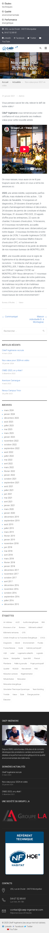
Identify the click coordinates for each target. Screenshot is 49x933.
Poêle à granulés (20, 664)
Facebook (19, 38)
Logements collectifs (25, 653)
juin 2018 (8, 547)
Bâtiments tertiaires (11, 633)
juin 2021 (8, 494)
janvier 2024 (9, 414)
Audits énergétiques (30, 622)
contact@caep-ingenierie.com (26, 909)
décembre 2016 (11, 585)
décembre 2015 (11, 604)
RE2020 (15, 669)
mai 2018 (8, 551)
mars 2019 (9, 532)
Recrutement (26, 669)
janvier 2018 (9, 566)
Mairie (5, 658)
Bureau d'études (8, 302)
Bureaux (22, 627)
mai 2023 (8, 429)
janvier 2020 (9, 513)
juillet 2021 (9, 490)
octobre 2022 (10, 444)
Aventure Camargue (11, 380)
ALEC (18, 622)
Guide (20, 648)
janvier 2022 (9, 475)
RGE (36, 669)
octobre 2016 (10, 593)
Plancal (37, 658)
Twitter (33, 38)
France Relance (9, 648)
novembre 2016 (11, 589)
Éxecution (6, 700)
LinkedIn (7, 38)
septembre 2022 (11, 448)
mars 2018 (9, 558)
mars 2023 (9, 433)
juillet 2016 (9, 600)
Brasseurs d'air (9, 627)
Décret (17, 643)
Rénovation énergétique (12, 684)
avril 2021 (8, 501)
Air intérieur (7, 622)
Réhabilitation (8, 679)
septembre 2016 (11, 596)
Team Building (38, 689)
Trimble (6, 694)
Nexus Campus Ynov (11, 390)
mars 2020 (9, 509)
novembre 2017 (11, 574)
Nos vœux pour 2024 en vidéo (15, 360)
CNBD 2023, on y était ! (12, 370)
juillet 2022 (9, 456)
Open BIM (27, 658)
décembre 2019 (11, 517)
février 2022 (9, 471)
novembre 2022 (11, 441)
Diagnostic (7, 643)
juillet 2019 (9, 528)
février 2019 (9, 536)
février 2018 (9, 562)
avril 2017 (8, 581)
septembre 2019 (11, 520)
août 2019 (8, 524)
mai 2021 (8, 498)
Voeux (21, 302)
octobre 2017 (10, 577)
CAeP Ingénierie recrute (13, 350)
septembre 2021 (11, 482)
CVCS (42, 638)
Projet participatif (37, 664)
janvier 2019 (9, 539)
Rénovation (21, 679)
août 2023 (8, 422)
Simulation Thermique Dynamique (16, 689)
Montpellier (16, 658)
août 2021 (8, 486)
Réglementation (27, 674)
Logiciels (39, 653)
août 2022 (8, 452)
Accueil (5, 82)
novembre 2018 (11, 543)
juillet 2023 (9, 425)
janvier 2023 (9, 437)
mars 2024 (9, 410)
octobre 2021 (10, 479)
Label (12, 653)
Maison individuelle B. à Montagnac (37, 319)
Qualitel (6, 669)
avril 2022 (8, 463)
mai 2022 (8, 460)
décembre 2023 (11, 418)
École (22, 694)
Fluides (40, 643)
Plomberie (7, 664)
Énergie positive (33, 694)
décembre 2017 (11, 570)
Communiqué (11, 316)
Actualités (16, 82)
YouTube (13, 929)
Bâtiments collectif (35, 627)
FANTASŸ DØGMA (38, 923)
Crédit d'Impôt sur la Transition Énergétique (20, 638)
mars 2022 (9, 467)
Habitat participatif (33, 648)
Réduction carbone (10, 674)
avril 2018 (8, 555)
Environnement (28, 643)
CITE (23, 633)
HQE (5, 653)
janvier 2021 (9, 505)
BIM (43, 622)
